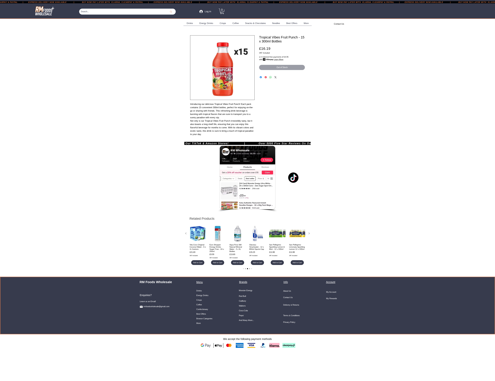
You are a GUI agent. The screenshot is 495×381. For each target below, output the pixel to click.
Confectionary (202, 309)
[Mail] (141, 306)
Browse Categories (204, 318)
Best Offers (201, 314)
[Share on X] (275, 77)
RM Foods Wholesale (156, 282)
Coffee (199, 305)
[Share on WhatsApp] (270, 77)
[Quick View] (198, 233)
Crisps (199, 300)
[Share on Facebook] (260, 77)
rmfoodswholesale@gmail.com (156, 306)
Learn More (278, 59)
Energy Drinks (202, 295)
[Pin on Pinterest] (265, 77)
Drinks (199, 291)
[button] (222, 11)
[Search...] (171, 12)
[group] (247, 245)
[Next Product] (309, 233)
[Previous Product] (185, 233)
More (198, 323)
